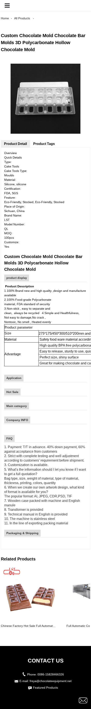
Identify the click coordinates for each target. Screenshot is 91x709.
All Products (22, 18)
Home (5, 18)
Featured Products (45, 687)
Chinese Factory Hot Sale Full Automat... (28, 626)
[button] (7, 5)
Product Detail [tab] (15, 144)
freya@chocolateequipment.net (51, 681)
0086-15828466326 (50, 674)
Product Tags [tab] (44, 144)
